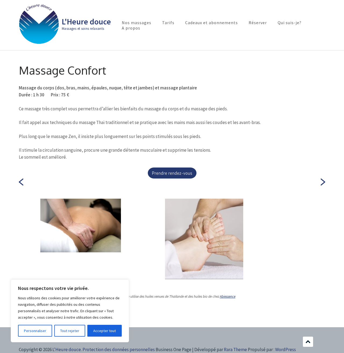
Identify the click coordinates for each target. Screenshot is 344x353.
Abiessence (227, 296)
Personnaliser (35, 330)
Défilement (308, 342)
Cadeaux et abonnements (211, 22)
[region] (70, 310)
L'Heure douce (86, 21)
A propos (131, 28)
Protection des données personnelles (119, 349)
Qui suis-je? (290, 22)
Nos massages (136, 22)
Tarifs (168, 22)
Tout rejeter (69, 330)
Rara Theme (235, 349)
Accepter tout (104, 330)
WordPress (285, 349)
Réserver (258, 22)
